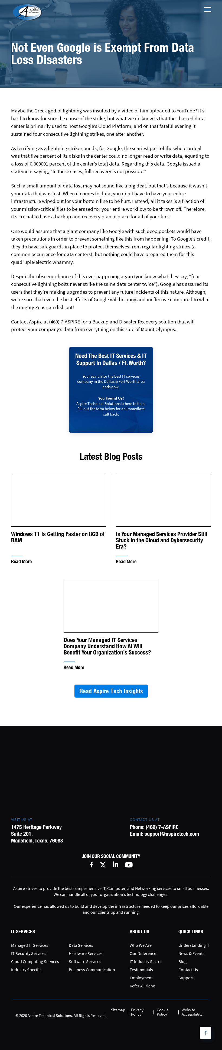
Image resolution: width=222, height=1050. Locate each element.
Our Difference (143, 953)
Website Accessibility (192, 1012)
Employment (141, 977)
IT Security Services (28, 953)
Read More (21, 561)
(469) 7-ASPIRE (162, 827)
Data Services (81, 945)
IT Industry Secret (146, 961)
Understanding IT (194, 945)
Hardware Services (86, 953)
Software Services (85, 961)
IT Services (23, 931)
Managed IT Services (29, 945)
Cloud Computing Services (35, 961)
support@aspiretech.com (172, 834)
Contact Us (188, 969)
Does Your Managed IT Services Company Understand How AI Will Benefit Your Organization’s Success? (107, 646)
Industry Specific (26, 969)
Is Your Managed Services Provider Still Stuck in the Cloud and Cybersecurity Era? (161, 540)
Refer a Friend (142, 986)
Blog (182, 961)
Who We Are (141, 945)
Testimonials (141, 969)
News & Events (191, 953)
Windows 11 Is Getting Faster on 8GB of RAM (58, 537)
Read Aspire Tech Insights (111, 691)
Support (186, 977)
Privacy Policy (137, 1012)
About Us (139, 931)
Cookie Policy (162, 1012)
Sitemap (118, 1009)
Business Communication (92, 969)
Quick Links (190, 931)
